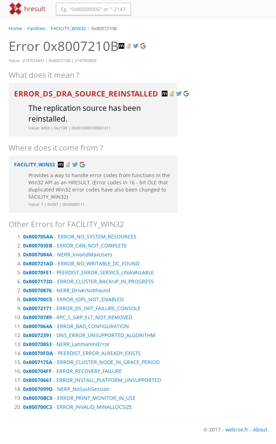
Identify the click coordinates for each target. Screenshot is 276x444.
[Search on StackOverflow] (129, 46)
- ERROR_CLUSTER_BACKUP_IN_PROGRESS (88, 281)
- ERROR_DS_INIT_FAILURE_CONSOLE (82, 308)
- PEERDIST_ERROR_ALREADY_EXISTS (82, 353)
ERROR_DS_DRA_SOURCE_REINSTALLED (87, 94)
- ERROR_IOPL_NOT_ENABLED (73, 299)
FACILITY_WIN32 (68, 28)
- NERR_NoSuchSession (66, 389)
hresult (33, 8)
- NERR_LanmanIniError (66, 344)
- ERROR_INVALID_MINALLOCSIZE (77, 406)
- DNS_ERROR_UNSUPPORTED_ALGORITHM (89, 335)
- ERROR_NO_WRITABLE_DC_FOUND (81, 263)
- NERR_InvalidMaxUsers (67, 254)
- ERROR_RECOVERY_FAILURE (72, 371)
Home (15, 28)
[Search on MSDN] (122, 46)
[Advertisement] (227, 68)
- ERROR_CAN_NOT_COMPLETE (75, 245)
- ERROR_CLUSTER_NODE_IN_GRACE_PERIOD (91, 362)
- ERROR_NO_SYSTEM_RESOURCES (80, 236)
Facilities (36, 28)
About (260, 429)
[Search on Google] (143, 46)
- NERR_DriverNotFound (66, 290)
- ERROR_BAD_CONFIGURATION (76, 326)
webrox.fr (236, 429)
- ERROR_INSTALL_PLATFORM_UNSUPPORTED (92, 380)
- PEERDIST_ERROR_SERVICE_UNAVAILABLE (88, 272)
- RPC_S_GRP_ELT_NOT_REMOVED (77, 317)
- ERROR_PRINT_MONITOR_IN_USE (79, 398)
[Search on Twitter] (136, 46)
